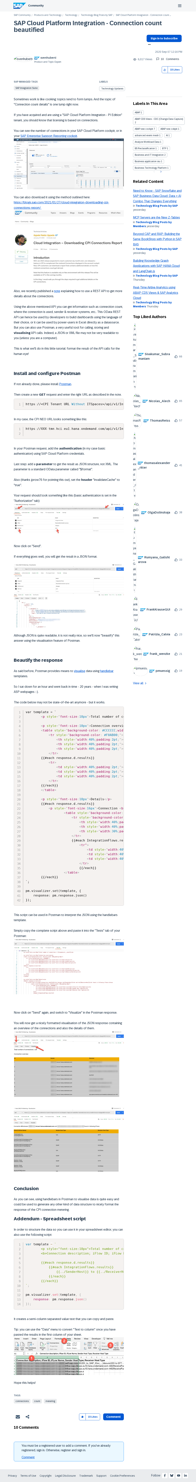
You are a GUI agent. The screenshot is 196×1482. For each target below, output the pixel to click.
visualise (79, 671)
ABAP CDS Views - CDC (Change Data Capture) (159, 119)
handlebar (107, 671)
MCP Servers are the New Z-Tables (156, 217)
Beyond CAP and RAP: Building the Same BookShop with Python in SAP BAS (157, 239)
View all (138, 683)
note (57, 291)
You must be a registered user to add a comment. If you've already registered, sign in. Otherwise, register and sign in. (66, 1448)
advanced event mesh (147, 135)
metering (50, 1401)
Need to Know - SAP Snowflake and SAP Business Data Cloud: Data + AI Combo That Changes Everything (157, 196)
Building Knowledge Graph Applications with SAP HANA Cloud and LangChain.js (156, 266)
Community (36, 5)
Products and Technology (47, 15)
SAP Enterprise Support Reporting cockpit (48, 136)
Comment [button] (113, 1416)
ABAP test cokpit (168, 129)
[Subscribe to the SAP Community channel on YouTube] (178, 1475)
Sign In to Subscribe (164, 38)
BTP (164, 148)
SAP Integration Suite (27, 88)
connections (22, 1401)
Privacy (12, 1475)
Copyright (46, 1475)
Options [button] (149, 45)
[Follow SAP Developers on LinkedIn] (185, 1475)
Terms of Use (28, 1475)
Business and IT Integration (149, 155)
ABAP (137, 112)
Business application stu (147, 161)
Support (101, 1475)
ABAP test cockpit (144, 129)
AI (167, 135)
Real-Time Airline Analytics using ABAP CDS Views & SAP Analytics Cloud (155, 293)
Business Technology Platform (151, 168)
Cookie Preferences (122, 1475)
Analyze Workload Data (147, 142)
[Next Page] (160, 171)
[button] (165, 69)
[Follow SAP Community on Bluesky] (171, 1475)
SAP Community (22, 15)
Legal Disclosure (65, 1475)
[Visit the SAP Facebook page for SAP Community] (164, 1475)
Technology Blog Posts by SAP (96, 15)
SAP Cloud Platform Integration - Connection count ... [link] (143, 15)
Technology (71, 15)
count (37, 1401)
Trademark (86, 1475)
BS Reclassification (145, 148)
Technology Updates (112, 88)
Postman (65, 384)
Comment (28, 1457)
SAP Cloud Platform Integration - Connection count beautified (88, 26)
